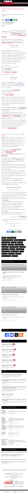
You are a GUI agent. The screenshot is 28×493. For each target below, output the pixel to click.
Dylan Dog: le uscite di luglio (8, 346)
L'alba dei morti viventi (17, 180)
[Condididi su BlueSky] (9, 20)
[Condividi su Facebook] (6, 20)
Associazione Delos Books (13, 476)
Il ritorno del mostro (18, 42)
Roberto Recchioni (17, 149)
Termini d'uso (5, 470)
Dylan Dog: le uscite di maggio (8, 351)
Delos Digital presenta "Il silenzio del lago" (11, 376)
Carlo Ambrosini (16, 89)
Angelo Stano (4, 155)
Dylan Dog (13, 32)
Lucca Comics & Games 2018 (7, 240)
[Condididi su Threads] (11, 20)
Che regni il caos (5, 109)
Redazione (18, 470)
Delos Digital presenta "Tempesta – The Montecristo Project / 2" (13, 383)
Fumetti (6, 221)
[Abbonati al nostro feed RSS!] (21, 335)
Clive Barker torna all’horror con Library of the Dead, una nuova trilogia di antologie (13, 390)
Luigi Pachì (16, 5)
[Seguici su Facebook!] (7, 335)
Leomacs (7, 150)
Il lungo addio (6, 200)
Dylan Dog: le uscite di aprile (8, 356)
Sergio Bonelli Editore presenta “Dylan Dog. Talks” (13, 272)
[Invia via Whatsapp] (14, 20)
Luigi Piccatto (8, 68)
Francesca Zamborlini (9, 94)
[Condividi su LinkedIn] (16, 20)
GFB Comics (7, 71)
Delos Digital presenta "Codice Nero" (17, 411)
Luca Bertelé (14, 71)
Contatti (24, 470)
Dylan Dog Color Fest (20, 84)
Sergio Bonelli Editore (17, 33)
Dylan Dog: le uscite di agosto (9, 314)
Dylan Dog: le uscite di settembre (10, 294)
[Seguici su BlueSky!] (11, 335)
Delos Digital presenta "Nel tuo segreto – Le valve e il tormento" (13, 402)
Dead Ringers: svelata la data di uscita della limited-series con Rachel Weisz (12, 455)
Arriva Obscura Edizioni (7, 395)
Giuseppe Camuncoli (12, 127)
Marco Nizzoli (13, 150)
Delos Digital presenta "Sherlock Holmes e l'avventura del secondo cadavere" (16, 420)
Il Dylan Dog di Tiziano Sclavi (19, 240)
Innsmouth (21, 5)
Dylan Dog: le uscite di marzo (8, 361)
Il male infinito (20, 82)
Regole (14, 470)
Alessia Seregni (9, 22)
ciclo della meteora (17, 115)
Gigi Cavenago (9, 152)
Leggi (12, 413)
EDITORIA (5, 268)
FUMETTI (5, 290)
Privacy (10, 470)
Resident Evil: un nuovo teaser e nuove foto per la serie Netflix (13, 462)
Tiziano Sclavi (6, 115)
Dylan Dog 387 (22, 107)
